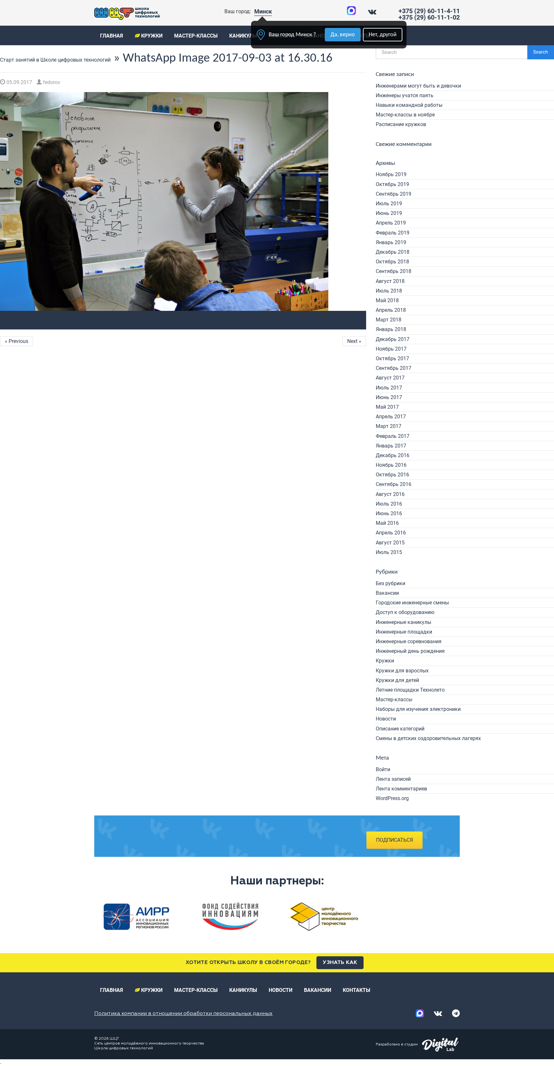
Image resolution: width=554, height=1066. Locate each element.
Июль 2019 (389, 203)
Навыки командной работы (409, 105)
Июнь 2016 (389, 513)
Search (540, 52)
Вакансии (387, 593)
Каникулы (243, 36)
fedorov (51, 82)
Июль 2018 (389, 291)
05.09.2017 (18, 82)
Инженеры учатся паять (404, 95)
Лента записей (393, 779)
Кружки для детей (397, 680)
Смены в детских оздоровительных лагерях (428, 738)
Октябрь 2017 (392, 358)
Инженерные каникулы (403, 622)
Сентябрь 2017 (393, 368)
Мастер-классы (196, 36)
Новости (386, 719)
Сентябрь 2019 (393, 194)
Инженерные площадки (404, 632)
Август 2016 (390, 494)
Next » (354, 341)
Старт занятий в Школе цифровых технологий (55, 60)
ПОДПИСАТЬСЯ (394, 840)
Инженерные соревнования (408, 641)
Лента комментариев (401, 789)
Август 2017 (390, 378)
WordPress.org (392, 798)
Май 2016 (387, 523)
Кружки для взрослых (402, 671)
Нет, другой (383, 35)
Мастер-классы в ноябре (405, 115)
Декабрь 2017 (392, 339)
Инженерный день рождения (410, 651)
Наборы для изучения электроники (418, 709)
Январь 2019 (391, 242)
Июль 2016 (389, 504)
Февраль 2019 (392, 233)
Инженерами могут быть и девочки (418, 86)
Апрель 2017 (391, 417)
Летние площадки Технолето (410, 690)
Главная (111, 36)
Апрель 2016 (391, 533)
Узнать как (340, 962)
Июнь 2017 (389, 397)
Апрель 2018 (391, 310)
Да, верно (343, 35)
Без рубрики (390, 583)
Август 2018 (390, 281)
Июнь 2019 (389, 213)
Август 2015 (390, 543)
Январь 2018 (391, 329)
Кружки (151, 36)
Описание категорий (400, 729)
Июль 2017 (389, 388)
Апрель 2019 (391, 223)
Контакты (356, 990)
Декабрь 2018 (392, 252)
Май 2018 (387, 300)
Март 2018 (388, 320)
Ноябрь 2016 (391, 465)
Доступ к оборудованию (405, 612)
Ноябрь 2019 (391, 174)
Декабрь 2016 (392, 455)
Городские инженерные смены (412, 603)
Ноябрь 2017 (391, 349)
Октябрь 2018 (392, 262)
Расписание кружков (401, 124)
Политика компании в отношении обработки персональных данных (183, 1013)
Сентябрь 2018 (393, 271)
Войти (383, 769)
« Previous (16, 341)
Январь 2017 (391, 446)
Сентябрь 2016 (393, 484)
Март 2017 (388, 426)
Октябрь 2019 (392, 184)
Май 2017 (387, 407)
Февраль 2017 (392, 436)
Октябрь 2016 (392, 475)
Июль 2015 (389, 552)
